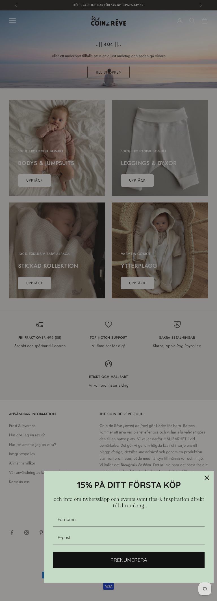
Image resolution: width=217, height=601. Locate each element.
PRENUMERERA (128, 560)
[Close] (207, 478)
